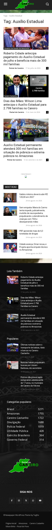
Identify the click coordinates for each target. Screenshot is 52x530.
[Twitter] (26, 500)
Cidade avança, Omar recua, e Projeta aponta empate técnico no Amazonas (33, 247)
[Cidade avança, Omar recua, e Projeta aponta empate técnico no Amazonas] (10, 247)
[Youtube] (40, 500)
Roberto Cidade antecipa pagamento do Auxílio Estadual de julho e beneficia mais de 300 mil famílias (25, 59)
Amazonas (8, 140)
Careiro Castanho (10, 96)
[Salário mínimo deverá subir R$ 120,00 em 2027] (10, 198)
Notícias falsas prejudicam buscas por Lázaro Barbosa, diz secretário (33, 365)
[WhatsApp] (33, 500)
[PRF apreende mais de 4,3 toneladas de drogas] (10, 234)
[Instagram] (19, 500)
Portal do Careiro (16, 68)
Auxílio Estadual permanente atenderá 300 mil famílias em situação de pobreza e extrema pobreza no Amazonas (23, 150)
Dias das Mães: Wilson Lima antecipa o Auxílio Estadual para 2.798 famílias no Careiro (24, 104)
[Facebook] (12, 500)
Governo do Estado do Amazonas (16, 48)
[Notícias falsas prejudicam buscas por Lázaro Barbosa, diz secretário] (12, 365)
